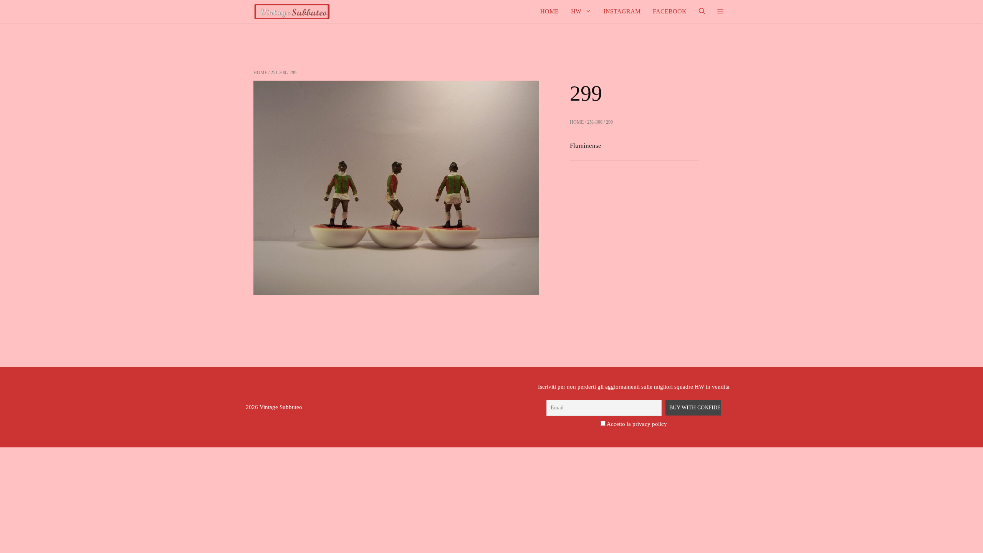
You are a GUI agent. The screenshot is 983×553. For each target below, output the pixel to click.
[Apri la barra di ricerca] (702, 11)
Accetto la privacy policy (637, 424)
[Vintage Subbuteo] (291, 11)
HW (576, 11)
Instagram (622, 11)
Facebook (670, 11)
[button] (720, 11)
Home (549, 11)
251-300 (278, 72)
